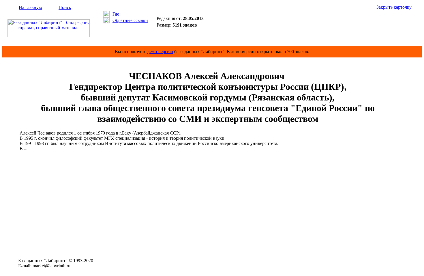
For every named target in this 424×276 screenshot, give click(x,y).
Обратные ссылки (130, 20)
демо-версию (160, 51)
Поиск (65, 7)
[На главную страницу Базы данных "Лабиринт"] (48, 35)
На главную (30, 7)
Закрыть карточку (394, 7)
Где (115, 14)
